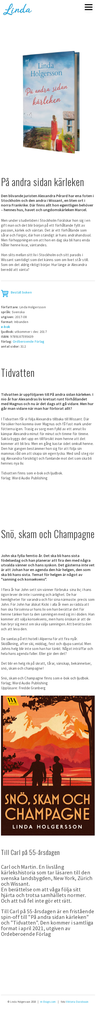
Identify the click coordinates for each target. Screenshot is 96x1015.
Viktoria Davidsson (77, 1001)
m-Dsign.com (48, 1001)
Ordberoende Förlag (29, 341)
